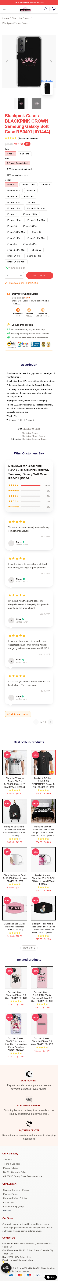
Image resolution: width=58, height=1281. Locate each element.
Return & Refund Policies (15, 1198)
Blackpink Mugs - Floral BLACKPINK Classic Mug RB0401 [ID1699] (15, 878)
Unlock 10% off (6, 1267)
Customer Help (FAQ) (13, 1206)
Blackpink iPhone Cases (15, 23)
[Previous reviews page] (36, 722)
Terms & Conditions (12, 1164)
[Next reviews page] (50, 722)
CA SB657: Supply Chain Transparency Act (23, 1176)
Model (8, 180)
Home (5, 18)
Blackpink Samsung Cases (34, 439)
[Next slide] (51, 62)
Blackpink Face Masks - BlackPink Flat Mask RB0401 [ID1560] (15, 927)
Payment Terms (10, 1194)
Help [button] (52, 1277)
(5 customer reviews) (28, 138)
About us (7, 1159)
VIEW (14, 772)
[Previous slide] (7, 62)
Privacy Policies (10, 1168)
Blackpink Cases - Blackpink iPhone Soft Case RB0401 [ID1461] (42, 1041)
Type (7, 149)
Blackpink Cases (21, 18)
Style (7, 158)
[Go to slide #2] (37, 103)
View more (29, 948)
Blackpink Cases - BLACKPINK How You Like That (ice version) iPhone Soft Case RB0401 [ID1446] (16, 1044)
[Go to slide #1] (21, 103)
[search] (45, 9)
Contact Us (8, 1202)
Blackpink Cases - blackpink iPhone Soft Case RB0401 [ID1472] (16, 995)
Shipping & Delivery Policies (16, 1190)
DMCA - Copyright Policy (14, 1172)
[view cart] (54, 9)
